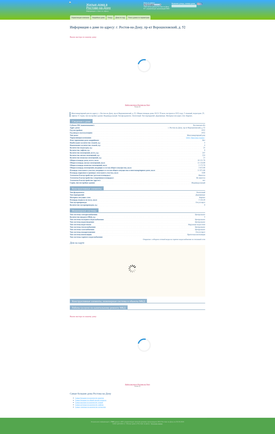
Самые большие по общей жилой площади (90, 400)
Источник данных (157, 424)
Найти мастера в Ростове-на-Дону (137, 105)
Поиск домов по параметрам (138, 17)
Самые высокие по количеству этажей (89, 402)
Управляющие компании (80, 17)
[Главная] (73, 2)
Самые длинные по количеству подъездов (90, 407)
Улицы (110, 17)
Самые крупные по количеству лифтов (89, 405)
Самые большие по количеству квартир (89, 398)
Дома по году (120, 17)
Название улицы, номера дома (183, 3)
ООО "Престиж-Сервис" (195, 137)
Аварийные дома (98, 17)
